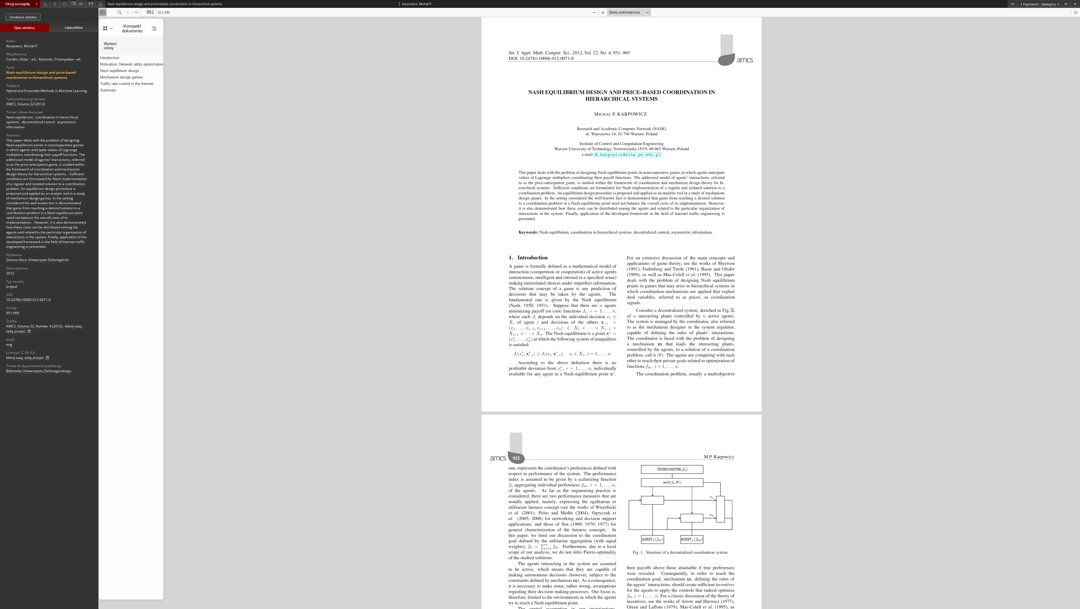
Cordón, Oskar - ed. (21, 59)
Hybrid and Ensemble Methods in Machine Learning (46, 90)
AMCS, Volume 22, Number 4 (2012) (34, 326)
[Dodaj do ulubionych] (64, 4)
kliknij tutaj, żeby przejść (25, 357)
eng (9, 344)
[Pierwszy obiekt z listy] (1012, 4)
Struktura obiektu (23, 17)
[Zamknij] (1075, 4)
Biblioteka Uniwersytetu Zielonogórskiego (38, 370)
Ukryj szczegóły (17, 3)
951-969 (12, 313)
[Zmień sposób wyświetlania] (72, 4)
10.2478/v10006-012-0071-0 (28, 299)
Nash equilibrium (19, 117)
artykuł (11, 286)
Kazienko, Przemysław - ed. (60, 59)
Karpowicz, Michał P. (22, 46)
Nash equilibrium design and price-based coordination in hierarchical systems (41, 75)
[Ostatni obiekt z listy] (1066, 4)
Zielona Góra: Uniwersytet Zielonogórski (37, 259)
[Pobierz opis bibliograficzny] (81, 4)
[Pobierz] (45, 4)
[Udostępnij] (55, 4)
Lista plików (74, 27)
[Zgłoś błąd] (100, 4)
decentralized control (38, 122)
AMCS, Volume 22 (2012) (25, 104)
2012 (10, 273)
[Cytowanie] (91, 4)
